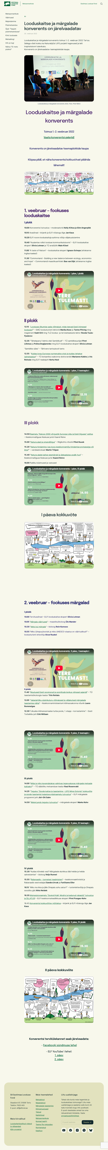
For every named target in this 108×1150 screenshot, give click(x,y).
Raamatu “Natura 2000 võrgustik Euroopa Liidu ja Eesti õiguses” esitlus (61, 434)
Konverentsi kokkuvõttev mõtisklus (45, 903)
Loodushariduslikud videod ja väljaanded (21, 1125)
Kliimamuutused (42, 1109)
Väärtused (9, 17)
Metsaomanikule (28, 4)
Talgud (38, 1112)
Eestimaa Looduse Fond (89, 4)
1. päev (59, 1055)
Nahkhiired (40, 1115)
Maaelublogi (40, 1103)
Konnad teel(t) (41, 1121)
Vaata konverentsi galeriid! (59, 137)
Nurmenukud (41, 1127)
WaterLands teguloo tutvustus (44, 802)
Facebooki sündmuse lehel (60, 1045)
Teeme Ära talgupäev (44, 1124)
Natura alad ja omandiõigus (43, 442)
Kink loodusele (11, 35)
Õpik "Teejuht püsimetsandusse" (12, 30)
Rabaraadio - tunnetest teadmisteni (46, 879)
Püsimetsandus (11, 25)
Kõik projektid (15, 1129)
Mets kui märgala (38, 627)
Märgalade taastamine (44, 1106)
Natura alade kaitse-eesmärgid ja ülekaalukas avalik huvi (56, 455)
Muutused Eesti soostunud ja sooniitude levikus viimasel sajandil (58, 692)
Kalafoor (39, 1131)
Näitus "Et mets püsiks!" (11, 48)
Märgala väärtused (38, 622)
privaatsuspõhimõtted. (70, 1116)
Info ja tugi (9, 43)
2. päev (59, 1059)
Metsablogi (9, 39)
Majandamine (10, 21)
